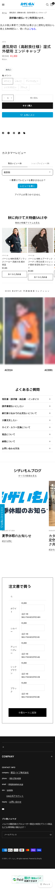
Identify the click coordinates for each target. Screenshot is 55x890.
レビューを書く (27, 185)
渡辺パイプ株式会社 (20, 772)
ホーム (4, 13)
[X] (9, 133)
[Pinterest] (14, 133)
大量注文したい (9, 420)
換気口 (8, 70)
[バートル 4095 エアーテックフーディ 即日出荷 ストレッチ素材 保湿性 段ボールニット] (40, 240)
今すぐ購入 (27, 105)
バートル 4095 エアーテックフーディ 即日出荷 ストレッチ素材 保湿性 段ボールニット (40, 263)
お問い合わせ (15, 801)
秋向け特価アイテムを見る (27, 223)
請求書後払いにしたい (13, 406)
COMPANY (8, 756)
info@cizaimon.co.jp (15, 784)
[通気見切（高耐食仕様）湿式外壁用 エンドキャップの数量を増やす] (11, 98)
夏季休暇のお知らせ (16, 536)
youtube (10, 790)
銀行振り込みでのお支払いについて (19, 413)
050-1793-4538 (15, 778)
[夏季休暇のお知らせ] (25, 503)
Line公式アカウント (15, 795)
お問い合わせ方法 (10, 448)
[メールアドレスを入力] (50, 834)
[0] (51, 4)
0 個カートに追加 (27, 712)
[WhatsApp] (19, 133)
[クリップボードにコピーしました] (24, 133)
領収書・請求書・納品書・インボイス (20, 399)
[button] (27, 114)
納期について (8, 441)
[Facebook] (3, 133)
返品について (8, 434)
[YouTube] (5, 809)
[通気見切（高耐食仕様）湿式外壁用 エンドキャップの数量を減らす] (4, 98)
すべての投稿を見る (27, 476)
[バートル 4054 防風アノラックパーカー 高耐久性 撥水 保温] (14, 240)
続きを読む (7, 541)
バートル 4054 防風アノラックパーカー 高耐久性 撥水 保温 (14, 261)
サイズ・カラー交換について (16, 427)
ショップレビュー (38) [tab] (40, 163)
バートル (5, 255)
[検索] (47, 4)
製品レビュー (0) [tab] (14, 163)
